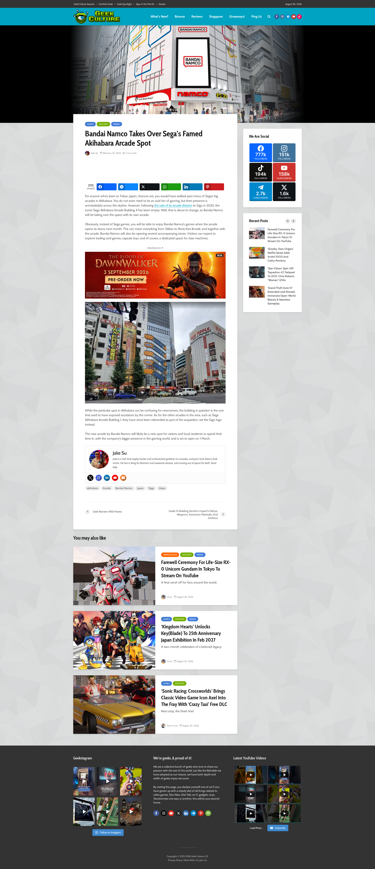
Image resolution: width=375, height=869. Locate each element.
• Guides (160, 4)
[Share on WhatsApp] (171, 186)
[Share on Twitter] (150, 186)
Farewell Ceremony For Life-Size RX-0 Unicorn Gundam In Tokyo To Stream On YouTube (196, 569)
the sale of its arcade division (173, 205)
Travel (116, 124)
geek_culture (84, 770)
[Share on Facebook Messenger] (128, 186)
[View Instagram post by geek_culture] (92, 793)
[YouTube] (171, 813)
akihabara (92, 488)
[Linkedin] (107, 478)
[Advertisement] (156, 169)
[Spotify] (208, 813)
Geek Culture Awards (84, 4)
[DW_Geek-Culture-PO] (155, 275)
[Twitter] (90, 478)
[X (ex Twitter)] (178, 813)
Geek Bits (103, 124)
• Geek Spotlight (123, 4)
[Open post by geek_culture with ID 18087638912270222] (107, 781)
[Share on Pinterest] (214, 186)
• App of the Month (144, 4)
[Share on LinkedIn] (193, 186)
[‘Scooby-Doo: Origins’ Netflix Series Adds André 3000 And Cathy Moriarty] (257, 252)
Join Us (203, 860)
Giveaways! (237, 16)
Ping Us (256, 16)
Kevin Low (172, 725)
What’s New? (159, 16)
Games (90, 124)
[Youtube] (115, 478)
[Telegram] (193, 813)
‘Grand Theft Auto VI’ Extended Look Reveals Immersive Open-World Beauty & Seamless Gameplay (282, 295)
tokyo (162, 488)
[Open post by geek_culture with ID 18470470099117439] (131, 811)
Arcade (107, 488)
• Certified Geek (104, 4)
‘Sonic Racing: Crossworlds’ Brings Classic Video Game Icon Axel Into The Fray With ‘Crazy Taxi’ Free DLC (194, 697)
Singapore (216, 16)
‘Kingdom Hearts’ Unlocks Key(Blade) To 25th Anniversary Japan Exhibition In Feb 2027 (191, 633)
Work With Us (191, 860)
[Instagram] (99, 478)
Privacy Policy (175, 860)
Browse (180, 16)
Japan (140, 488)
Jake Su (94, 153)
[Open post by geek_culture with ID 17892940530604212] (107, 811)
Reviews (197, 16)
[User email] (123, 478)
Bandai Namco (123, 488)
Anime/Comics (170, 554)
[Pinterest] (201, 813)
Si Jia (169, 596)
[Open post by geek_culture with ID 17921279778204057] (84, 811)
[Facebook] (156, 813)
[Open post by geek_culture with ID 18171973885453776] (131, 781)
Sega (151, 488)
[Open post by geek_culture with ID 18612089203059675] (84, 781)
